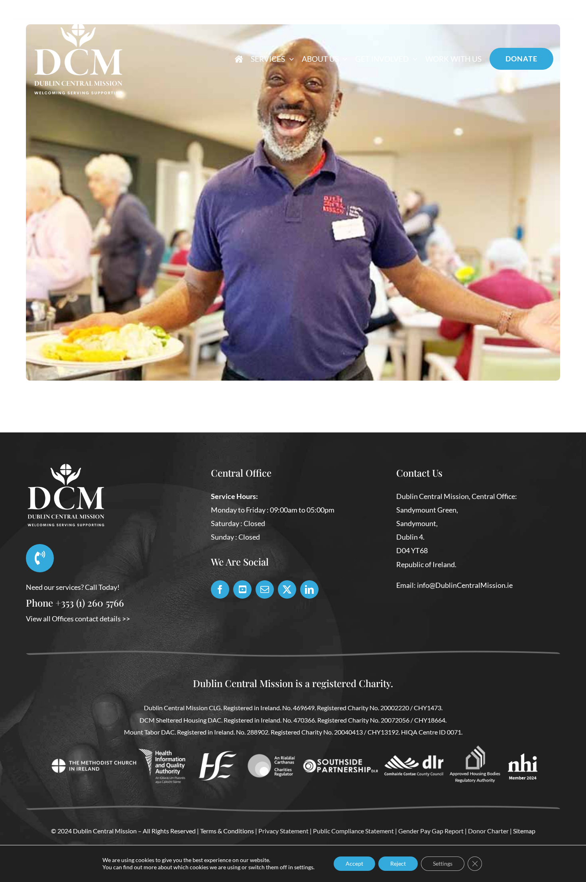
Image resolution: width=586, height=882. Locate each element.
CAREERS (562, 11)
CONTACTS (467, 11)
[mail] (265, 589)
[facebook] (220, 589)
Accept (354, 863)
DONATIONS (516, 11)
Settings (442, 863)
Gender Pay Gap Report (431, 831)
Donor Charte (487, 831)
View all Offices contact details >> (78, 618)
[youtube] (242, 589)
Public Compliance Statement (353, 831)
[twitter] (287, 589)
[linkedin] (309, 589)
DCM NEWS (418, 11)
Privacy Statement (283, 831)
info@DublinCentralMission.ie (465, 585)
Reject (398, 863)
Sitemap (524, 831)
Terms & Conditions (227, 831)
